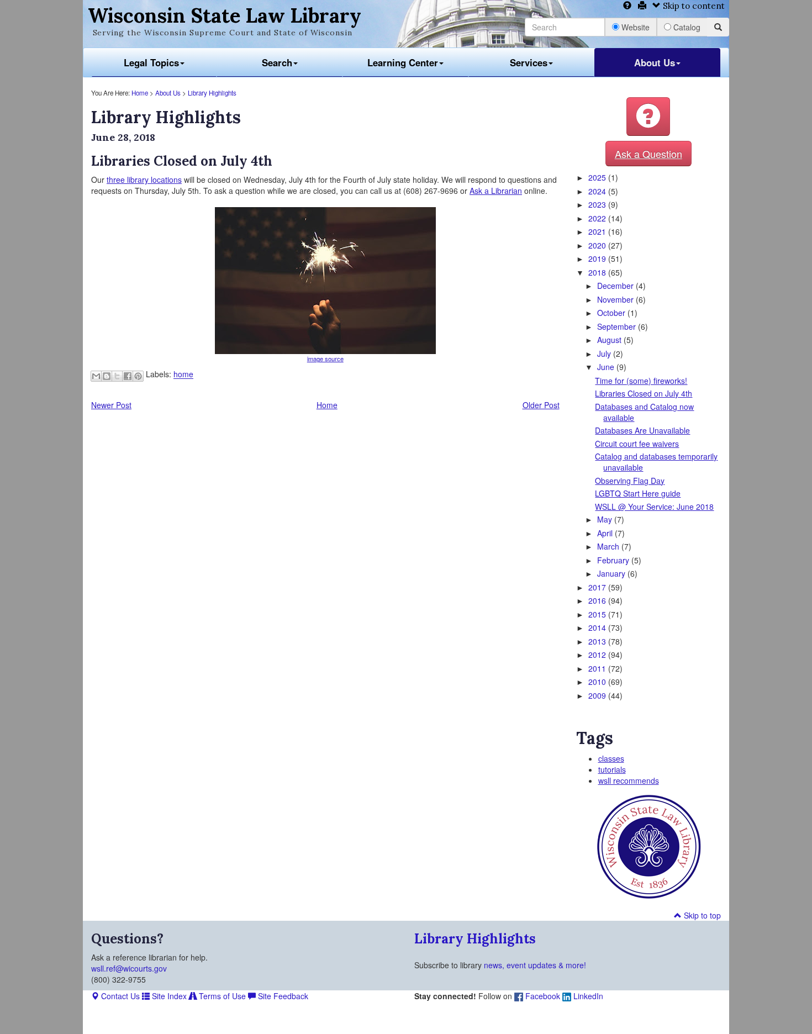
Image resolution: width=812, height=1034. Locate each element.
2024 (598, 191)
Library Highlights (212, 92)
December (616, 285)
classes (611, 758)
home (183, 374)
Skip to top (701, 915)
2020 (598, 245)
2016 (598, 600)
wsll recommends (628, 780)
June (606, 366)
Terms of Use (221, 995)
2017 (598, 587)
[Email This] (96, 376)
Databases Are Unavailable (642, 430)
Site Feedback (282, 995)
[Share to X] (117, 376)
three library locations (144, 179)
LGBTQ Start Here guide (638, 493)
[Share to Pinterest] (138, 376)
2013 (598, 641)
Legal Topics (151, 62)
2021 (598, 231)
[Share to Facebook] (127, 376)
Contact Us (119, 995)
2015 (598, 614)
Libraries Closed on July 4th (643, 393)
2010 (598, 681)
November (616, 299)
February (614, 560)
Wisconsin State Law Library (224, 15)
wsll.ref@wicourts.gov (129, 968)
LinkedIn (587, 995)
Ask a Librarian (496, 190)
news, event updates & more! (535, 964)
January (612, 573)
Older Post (541, 404)
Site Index (168, 995)
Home (139, 92)
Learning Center (402, 62)
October (612, 312)
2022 (598, 218)
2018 (598, 272)
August (610, 339)
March (609, 546)
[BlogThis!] (106, 376)
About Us (654, 62)
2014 (598, 627)
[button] (648, 116)
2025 (598, 177)
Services (528, 62)
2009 (598, 695)
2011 (598, 668)
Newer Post (111, 404)
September (617, 326)
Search (277, 62)
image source (325, 358)
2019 (598, 258)
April (606, 533)
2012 (598, 654)
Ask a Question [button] (648, 153)
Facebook (541, 995)
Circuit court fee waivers (637, 443)
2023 (598, 204)
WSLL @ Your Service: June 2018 (654, 506)
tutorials (612, 769)
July (605, 353)
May (605, 519)
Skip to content (693, 6)
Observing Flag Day (630, 480)
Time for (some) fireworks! (641, 380)
